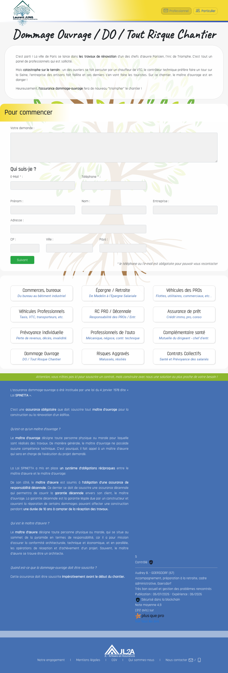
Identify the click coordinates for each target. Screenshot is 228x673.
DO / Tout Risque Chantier (41, 359)
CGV (114, 660)
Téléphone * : (91, 176)
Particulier (208, 11)
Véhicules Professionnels (42, 311)
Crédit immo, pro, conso (184, 317)
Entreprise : (161, 201)
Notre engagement (51, 660)
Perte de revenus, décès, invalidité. (41, 338)
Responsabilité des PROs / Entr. (113, 317)
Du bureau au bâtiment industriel (42, 296)
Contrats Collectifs (184, 354)
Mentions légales (88, 660)
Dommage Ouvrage (41, 354)
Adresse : (17, 220)
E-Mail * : (16, 176)
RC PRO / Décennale (113, 311)
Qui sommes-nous (141, 660)
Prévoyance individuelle (41, 333)
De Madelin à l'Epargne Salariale (112, 296)
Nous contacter (177, 660)
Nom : (86, 201)
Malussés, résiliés (112, 359)
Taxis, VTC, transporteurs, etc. (42, 317)
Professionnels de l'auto (113, 333)
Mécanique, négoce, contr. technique (113, 338)
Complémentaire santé (184, 333)
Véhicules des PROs (184, 290)
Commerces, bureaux (41, 290)
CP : (13, 239)
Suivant (22, 260)
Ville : (49, 239)
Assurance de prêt (184, 311)
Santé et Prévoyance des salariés (184, 359)
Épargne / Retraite (113, 290)
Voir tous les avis (147, 621)
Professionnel (179, 11)
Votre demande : (22, 128)
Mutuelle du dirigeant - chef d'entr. (184, 338)
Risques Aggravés (113, 354)
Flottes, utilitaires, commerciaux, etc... (184, 296)
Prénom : (16, 201)
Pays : (104, 239)
